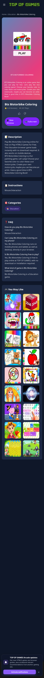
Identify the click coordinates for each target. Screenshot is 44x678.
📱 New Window (10, 121)
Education (12, 14)
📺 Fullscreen (31, 121)
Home (4, 14)
